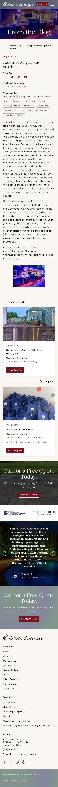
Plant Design (22, 86)
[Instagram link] (17, 762)
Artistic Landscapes (18, 46)
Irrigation (11, 442)
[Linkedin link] (11, 762)
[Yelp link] (23, 762)
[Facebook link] (5, 762)
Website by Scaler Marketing (16, 781)
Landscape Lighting (28, 362)
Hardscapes (9, 86)
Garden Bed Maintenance (18, 438)
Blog (30, 46)
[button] (5, 553)
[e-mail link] (26, 77)
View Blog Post (15, 370)
